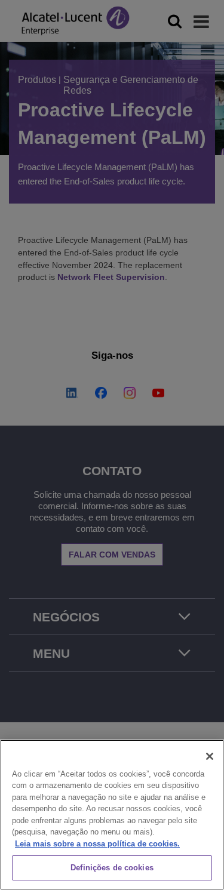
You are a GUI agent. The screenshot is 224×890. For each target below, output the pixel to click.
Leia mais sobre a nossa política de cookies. (97, 843)
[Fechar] (210, 756)
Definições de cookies (112, 867)
